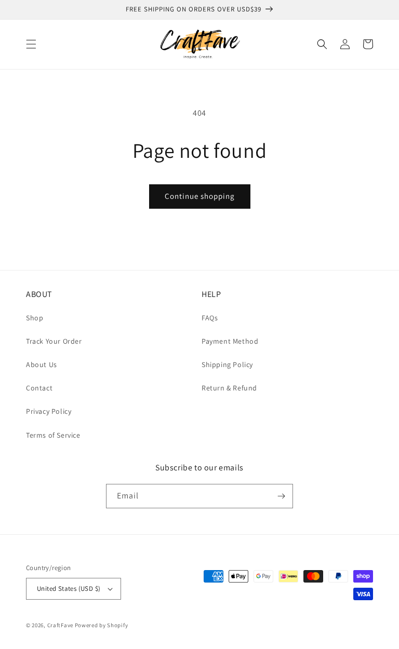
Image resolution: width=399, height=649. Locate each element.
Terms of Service (53, 435)
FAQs (210, 317)
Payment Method (230, 341)
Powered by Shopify (101, 625)
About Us (41, 364)
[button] (31, 44)
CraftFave (60, 625)
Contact (39, 388)
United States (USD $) (68, 588)
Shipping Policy (227, 364)
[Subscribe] (281, 496)
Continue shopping (200, 196)
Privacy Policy (48, 411)
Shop (34, 317)
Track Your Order (54, 341)
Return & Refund (229, 388)
